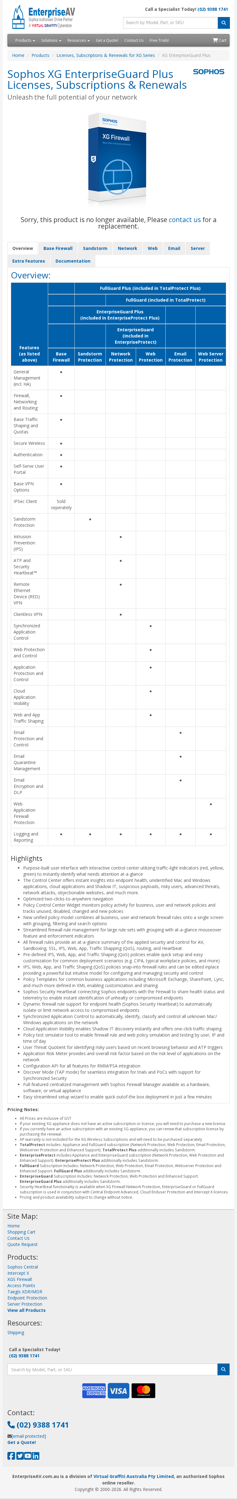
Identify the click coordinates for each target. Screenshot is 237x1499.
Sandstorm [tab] (95, 248)
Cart (222, 40)
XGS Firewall (19, 1279)
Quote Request (22, 1244)
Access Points (21, 1285)
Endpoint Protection (27, 1298)
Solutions (49, 40)
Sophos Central (22, 1267)
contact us (185, 219)
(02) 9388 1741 (213, 9)
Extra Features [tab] (28, 261)
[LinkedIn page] (36, 1457)
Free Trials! (159, 40)
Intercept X (18, 1273)
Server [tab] (198, 248)
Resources (77, 40)
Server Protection (24, 1304)
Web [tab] (153, 248)
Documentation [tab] (73, 261)
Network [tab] (127, 248)
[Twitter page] (20, 1457)
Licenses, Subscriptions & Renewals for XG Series (105, 55)
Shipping (15, 1332)
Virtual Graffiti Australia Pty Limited (134, 1476)
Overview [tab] (22, 248)
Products (23, 40)
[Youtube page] (28, 1457)
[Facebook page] (11, 1457)
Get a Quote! (107, 40)
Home (18, 55)
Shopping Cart (21, 1232)
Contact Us (133, 40)
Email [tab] (174, 248)
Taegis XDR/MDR (24, 1292)
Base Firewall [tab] (58, 248)
